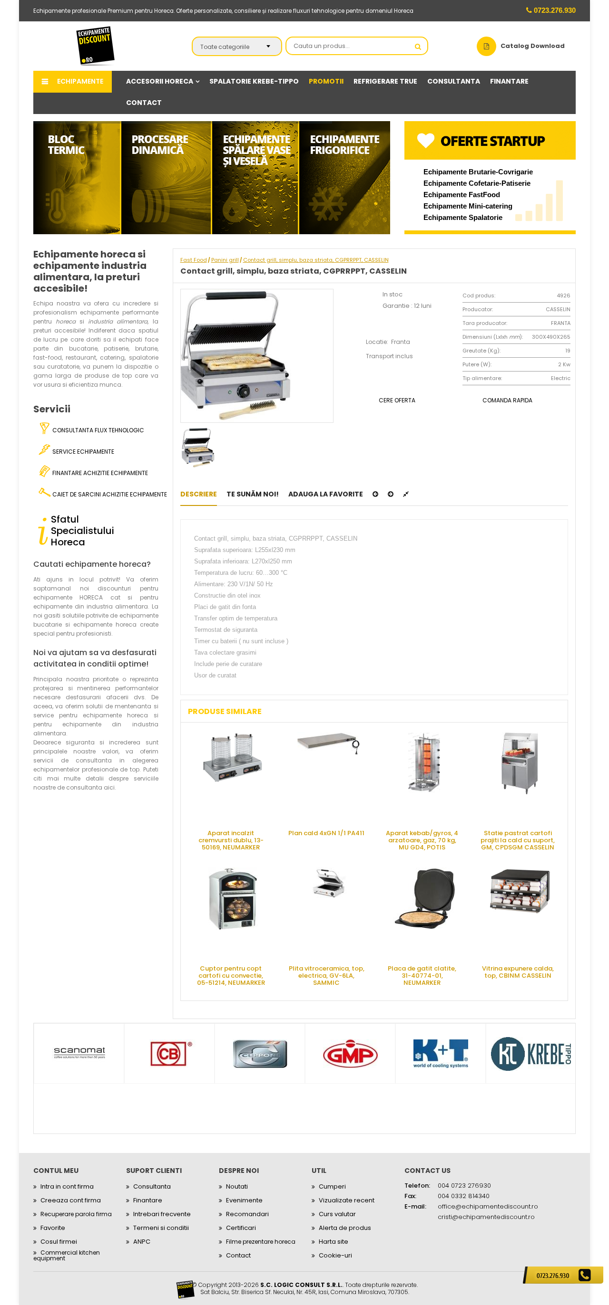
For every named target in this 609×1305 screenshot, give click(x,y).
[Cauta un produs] (418, 47)
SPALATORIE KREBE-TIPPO (254, 81)
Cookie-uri (335, 1255)
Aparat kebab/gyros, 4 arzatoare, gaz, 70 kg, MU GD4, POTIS (422, 840)
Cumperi (332, 1186)
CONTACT (144, 102)
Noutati (237, 1186)
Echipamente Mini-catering (467, 206)
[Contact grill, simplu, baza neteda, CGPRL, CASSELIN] (375, 494)
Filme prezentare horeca (260, 1242)
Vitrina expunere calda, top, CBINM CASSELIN (518, 972)
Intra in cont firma (67, 1186)
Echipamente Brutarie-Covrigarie (478, 172)
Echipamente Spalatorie (462, 217)
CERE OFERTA (397, 400)
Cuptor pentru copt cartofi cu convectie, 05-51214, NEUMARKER (231, 975)
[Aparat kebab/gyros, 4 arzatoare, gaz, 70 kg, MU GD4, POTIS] (424, 777)
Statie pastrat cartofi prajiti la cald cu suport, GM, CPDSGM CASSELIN (518, 840)
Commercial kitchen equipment (66, 1255)
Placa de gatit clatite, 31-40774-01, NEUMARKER (422, 975)
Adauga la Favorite (325, 494)
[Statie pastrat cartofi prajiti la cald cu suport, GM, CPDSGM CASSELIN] (520, 777)
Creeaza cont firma (70, 1200)
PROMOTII (326, 81)
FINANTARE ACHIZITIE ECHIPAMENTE (99, 473)
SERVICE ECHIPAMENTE (82, 452)
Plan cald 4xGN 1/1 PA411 (326, 833)
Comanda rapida (507, 400)
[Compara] (406, 494)
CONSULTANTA (453, 81)
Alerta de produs (345, 1227)
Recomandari (247, 1214)
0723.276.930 (554, 10)
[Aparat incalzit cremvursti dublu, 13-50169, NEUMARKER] (233, 777)
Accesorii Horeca (159, 81)
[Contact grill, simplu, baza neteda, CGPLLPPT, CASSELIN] (390, 494)
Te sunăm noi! (252, 494)
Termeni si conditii (161, 1227)
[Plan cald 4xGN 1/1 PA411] (329, 777)
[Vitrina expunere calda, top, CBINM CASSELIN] (520, 912)
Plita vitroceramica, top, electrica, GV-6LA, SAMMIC (326, 975)
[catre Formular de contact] (563, 1275)
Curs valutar (337, 1214)
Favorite (52, 1227)
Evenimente (244, 1200)
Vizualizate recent (346, 1200)
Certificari (241, 1227)
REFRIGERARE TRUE (385, 81)
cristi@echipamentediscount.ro (486, 1216)
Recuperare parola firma (76, 1214)
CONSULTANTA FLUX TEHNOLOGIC (97, 430)
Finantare (147, 1200)
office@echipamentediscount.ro (488, 1206)
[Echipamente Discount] (96, 45)
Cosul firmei (58, 1241)
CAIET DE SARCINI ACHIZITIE (104, 494)
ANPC (141, 1241)
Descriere (198, 494)
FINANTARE (509, 81)
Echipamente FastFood (461, 195)
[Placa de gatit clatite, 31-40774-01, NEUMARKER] (424, 912)
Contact (238, 1255)
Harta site (333, 1241)
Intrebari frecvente (162, 1214)
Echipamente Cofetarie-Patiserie (476, 183)
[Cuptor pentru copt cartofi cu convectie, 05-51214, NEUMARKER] (233, 912)
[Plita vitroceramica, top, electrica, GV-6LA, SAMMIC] (329, 912)
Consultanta (152, 1186)
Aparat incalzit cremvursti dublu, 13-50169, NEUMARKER (231, 840)
